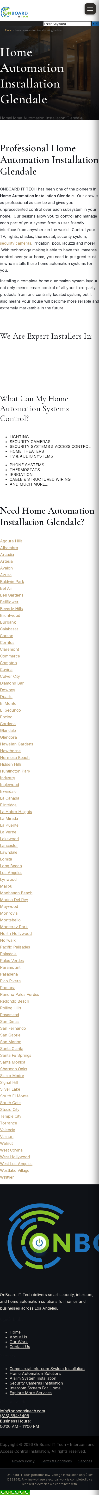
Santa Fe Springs (15, 1055)
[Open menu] (90, 9)
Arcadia (7, 554)
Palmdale (8, 953)
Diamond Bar (12, 683)
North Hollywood (16, 933)
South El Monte (14, 1096)
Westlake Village (14, 1170)
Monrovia (9, 913)
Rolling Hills (10, 1008)
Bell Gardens (11, 595)
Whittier (7, 1177)
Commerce (10, 656)
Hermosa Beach (15, 757)
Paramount (10, 967)
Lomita (6, 859)
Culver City (10, 676)
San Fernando (13, 1028)
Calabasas (9, 629)
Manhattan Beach (16, 892)
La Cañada (9, 798)
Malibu (6, 886)
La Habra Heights (16, 811)
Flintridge (8, 804)
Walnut (6, 1143)
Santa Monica (12, 1062)
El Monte (8, 703)
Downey (7, 689)
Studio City (9, 1109)
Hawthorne (10, 750)
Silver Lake (10, 1089)
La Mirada (9, 818)
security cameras (15, 243)
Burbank (8, 622)
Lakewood (9, 838)
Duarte (6, 696)
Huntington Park (15, 771)
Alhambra (9, 547)
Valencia (7, 1129)
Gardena (8, 723)
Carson (6, 635)
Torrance (8, 1123)
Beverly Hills (11, 608)
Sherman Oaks (13, 1068)
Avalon (6, 568)
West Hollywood (15, 1156)
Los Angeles (11, 872)
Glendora (8, 737)
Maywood (9, 906)
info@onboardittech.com (22, 1410)
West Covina (11, 1150)
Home (8, 30)
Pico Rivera (10, 980)
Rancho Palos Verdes (19, 994)
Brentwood (10, 615)
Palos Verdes (12, 960)
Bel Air (6, 588)
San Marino (10, 1041)
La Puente (9, 825)
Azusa (6, 574)
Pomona (7, 987)
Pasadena (9, 974)
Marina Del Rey (14, 899)
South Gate (10, 1102)
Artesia (6, 561)
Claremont (9, 649)
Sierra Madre (12, 1075)
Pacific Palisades (15, 947)
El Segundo (10, 710)
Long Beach (11, 865)
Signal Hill (9, 1082)
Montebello (10, 920)
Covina (6, 669)
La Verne (8, 832)
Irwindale (8, 791)
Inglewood (9, 784)
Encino (6, 717)
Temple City (10, 1116)
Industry (7, 777)
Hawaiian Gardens (16, 744)
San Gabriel (10, 1035)
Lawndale (8, 852)
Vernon (6, 1136)
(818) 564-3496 (14, 1415)
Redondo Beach (14, 1001)
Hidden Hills (11, 764)
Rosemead (9, 1014)
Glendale (8, 730)
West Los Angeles (16, 1163)
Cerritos (7, 642)
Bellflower (9, 601)
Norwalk (8, 940)
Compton (8, 662)
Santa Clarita (11, 1048)
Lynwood (8, 879)
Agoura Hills (11, 541)
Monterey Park (14, 926)
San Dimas (9, 1021)
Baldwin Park (12, 581)
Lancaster (9, 845)
